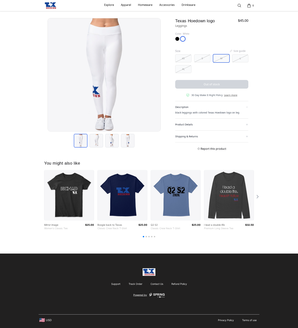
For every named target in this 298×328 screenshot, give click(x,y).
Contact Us (157, 283)
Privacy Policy (226, 320)
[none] (237, 51)
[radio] (183, 58)
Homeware (145, 5)
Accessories (167, 5)
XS (183, 58)
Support (115, 283)
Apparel (126, 5)
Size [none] (177, 51)
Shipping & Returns (186, 136)
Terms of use (249, 320)
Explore (109, 5)
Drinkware (188, 5)
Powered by (140, 294)
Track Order (135, 283)
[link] (69, 195)
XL (183, 69)
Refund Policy (179, 283)
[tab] (80, 140)
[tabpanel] (104, 74)
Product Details (184, 124)
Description (181, 107)
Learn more (230, 95)
